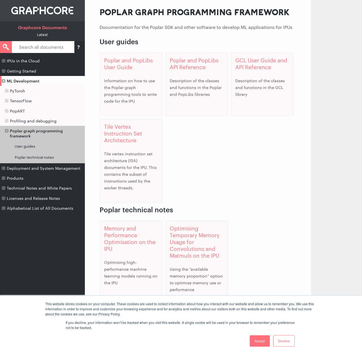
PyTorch (17, 90)
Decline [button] (284, 340)
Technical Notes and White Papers (39, 188)
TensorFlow (21, 100)
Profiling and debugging (33, 120)
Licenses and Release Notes (33, 198)
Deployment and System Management (43, 168)
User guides (25, 146)
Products (15, 178)
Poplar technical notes (34, 157)
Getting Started (21, 71)
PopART (17, 111)
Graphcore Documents (42, 27)
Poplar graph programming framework (36, 133)
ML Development (23, 81)
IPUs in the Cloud (23, 60)
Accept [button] (260, 340)
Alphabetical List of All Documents (40, 208)
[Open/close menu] (3, 60)
